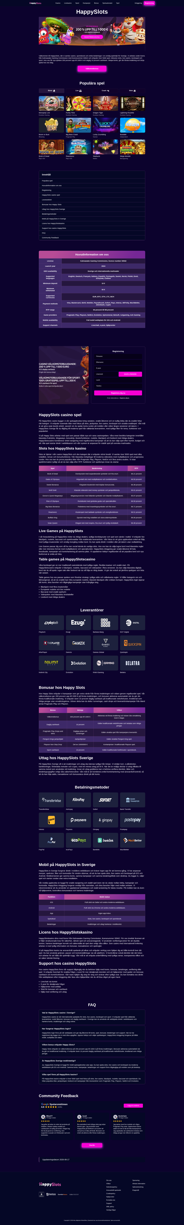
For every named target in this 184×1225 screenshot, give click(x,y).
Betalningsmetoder (49, 214)
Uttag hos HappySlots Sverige (53, 209)
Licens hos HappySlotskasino (53, 223)
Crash (104, 90)
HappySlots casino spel (51, 195)
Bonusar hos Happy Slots (51, 204)
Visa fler (92, 1145)
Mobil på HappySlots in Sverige (54, 219)
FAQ (43, 233)
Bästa (50, 90)
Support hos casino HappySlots (54, 228)
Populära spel (47, 181)
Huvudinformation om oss (52, 185)
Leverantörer (47, 200)
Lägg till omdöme (133, 1105)
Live (77, 90)
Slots (131, 90)
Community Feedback (50, 238)
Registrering (46, 190)
